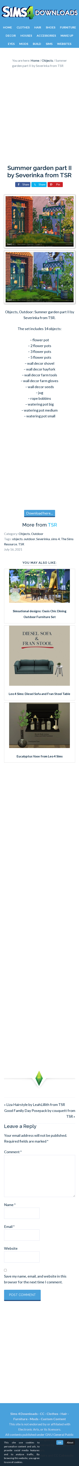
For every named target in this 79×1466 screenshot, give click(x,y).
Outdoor (37, 534)
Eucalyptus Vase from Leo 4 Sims (40, 756)
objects (17, 539)
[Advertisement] (39, 117)
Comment (13, 1152)
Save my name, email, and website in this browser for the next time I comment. (35, 1279)
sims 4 (55, 539)
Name (10, 1204)
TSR (52, 525)
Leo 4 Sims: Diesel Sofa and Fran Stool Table (39, 694)
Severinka (43, 539)
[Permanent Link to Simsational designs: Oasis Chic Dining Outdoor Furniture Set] (39, 601)
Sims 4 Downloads (39, 12)
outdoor (29, 539)
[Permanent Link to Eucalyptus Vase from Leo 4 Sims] (39, 746)
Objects (24, 534)
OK (60, 1442)
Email (9, 1226)
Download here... (39, 513)
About (70, 1442)
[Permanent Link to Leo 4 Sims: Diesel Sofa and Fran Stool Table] (39, 684)
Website (11, 1248)
